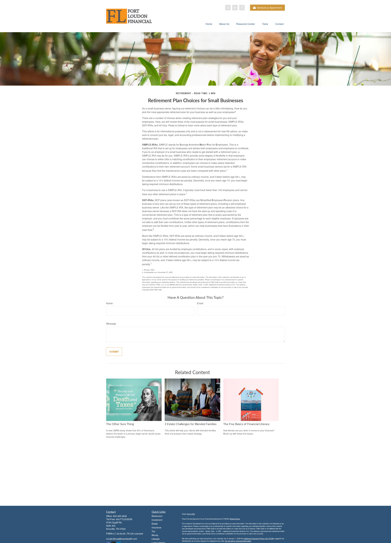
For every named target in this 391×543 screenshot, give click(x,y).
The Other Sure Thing (120, 424)
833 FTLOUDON (124, 519)
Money (155, 535)
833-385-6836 (120, 516)
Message (111, 323)
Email (200, 303)
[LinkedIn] (235, 7)
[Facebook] (242, 7)
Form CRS (191, 514)
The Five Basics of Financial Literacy (246, 424)
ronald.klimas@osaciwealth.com (121, 538)
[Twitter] (228, 7)
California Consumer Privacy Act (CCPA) (259, 538)
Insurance (156, 527)
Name (109, 303)
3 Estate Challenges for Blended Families (190, 424)
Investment (157, 519)
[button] (208, 24)
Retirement (157, 516)
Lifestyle (156, 538)
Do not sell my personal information (238, 541)
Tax (153, 531)
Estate (155, 523)
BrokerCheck (235, 519)
